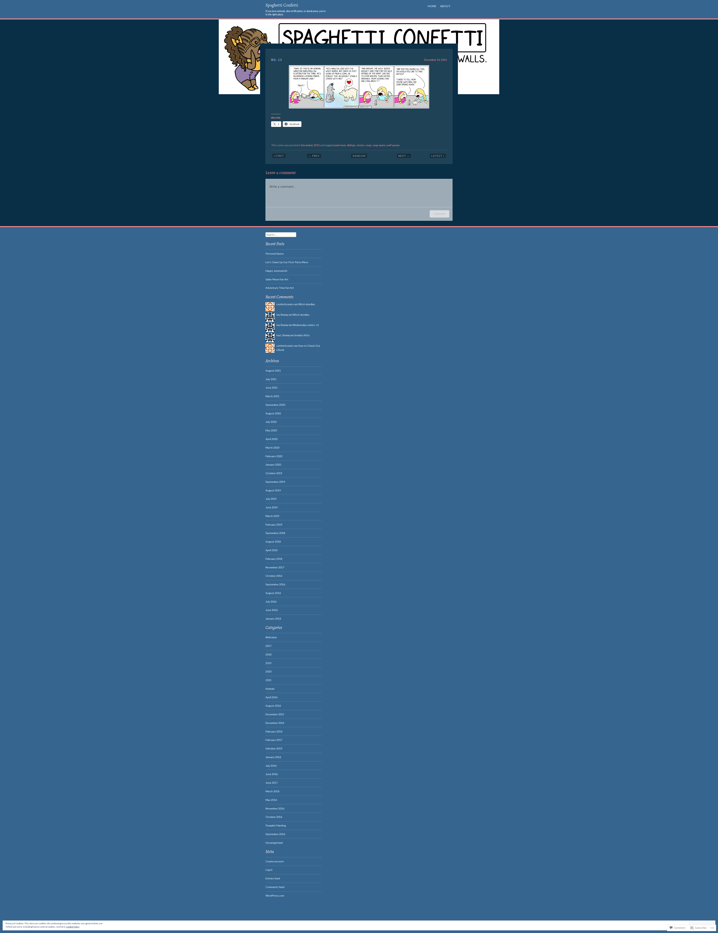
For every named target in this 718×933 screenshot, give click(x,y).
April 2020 (271, 439)
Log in (269, 869)
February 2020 (274, 456)
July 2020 (271, 421)
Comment (439, 213)
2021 (268, 680)
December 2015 (310, 145)
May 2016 (271, 799)
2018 (268, 654)
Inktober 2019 (274, 748)
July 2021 (271, 379)
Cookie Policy (72, 926)
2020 (268, 671)
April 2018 (271, 550)
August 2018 (273, 541)
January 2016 (273, 618)
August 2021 (273, 370)
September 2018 (275, 533)
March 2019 (272, 516)
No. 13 (276, 60)
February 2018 (274, 558)
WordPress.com (275, 895)
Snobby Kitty (302, 335)
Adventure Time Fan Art (280, 287)
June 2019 (272, 507)
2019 (268, 663)
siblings (351, 145)
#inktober (271, 637)
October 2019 (274, 473)
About (445, 6)
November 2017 (275, 567)
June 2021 (272, 387)
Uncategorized (274, 842)
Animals (270, 688)
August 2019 (273, 490)
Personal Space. (275, 253)
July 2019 (271, 498)
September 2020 (275, 404)
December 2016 (275, 722)
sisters (361, 145)
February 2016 (274, 731)
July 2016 (271, 601)
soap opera (378, 145)
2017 (268, 645)
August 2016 (273, 593)
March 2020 (272, 447)
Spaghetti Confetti (282, 5)
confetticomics (285, 304)
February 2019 (274, 524)
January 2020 (273, 464)
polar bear (340, 145)
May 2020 (271, 430)
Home (432, 6)
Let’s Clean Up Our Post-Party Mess (287, 262)
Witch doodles (306, 304)
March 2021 (272, 396)
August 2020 (273, 413)
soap (368, 145)
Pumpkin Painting (276, 825)
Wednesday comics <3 (305, 325)
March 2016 (272, 791)
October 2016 (274, 575)
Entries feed (273, 878)
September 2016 (275, 584)
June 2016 (272, 610)
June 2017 (272, 782)
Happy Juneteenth (276, 270)
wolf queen (393, 145)
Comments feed (275, 887)
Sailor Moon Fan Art (277, 279)
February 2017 (274, 739)
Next (403, 155)
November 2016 (275, 808)
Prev (314, 155)
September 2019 (275, 481)
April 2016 (271, 697)
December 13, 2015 (435, 59)
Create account (275, 861)
